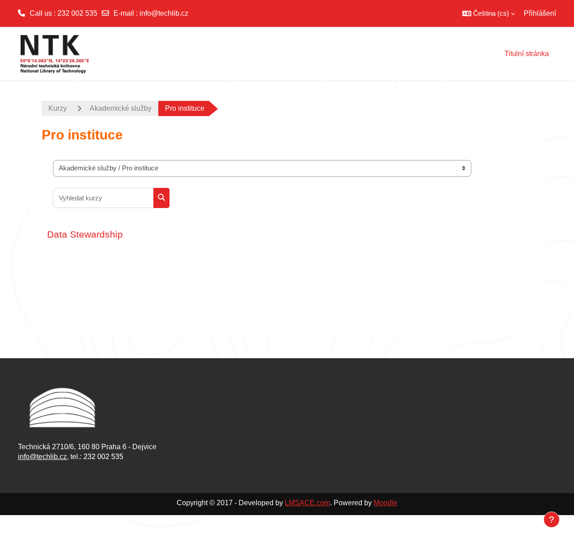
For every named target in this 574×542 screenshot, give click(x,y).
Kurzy (57, 108)
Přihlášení (540, 13)
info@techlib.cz (163, 13)
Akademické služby (121, 108)
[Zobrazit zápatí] (552, 520)
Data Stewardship (85, 234)
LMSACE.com (307, 503)
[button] (488, 13)
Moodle (385, 503)
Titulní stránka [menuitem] (526, 53)
